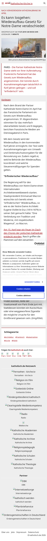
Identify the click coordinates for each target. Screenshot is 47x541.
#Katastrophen (32, 337)
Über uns (5, 532)
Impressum (21, 532)
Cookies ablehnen (23, 296)
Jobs (13, 532)
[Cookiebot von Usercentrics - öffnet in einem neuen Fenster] (34, 243)
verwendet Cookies (32, 282)
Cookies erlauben (23, 289)
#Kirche (7, 340)
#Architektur (9, 337)
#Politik (14, 340)
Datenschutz (33, 532)
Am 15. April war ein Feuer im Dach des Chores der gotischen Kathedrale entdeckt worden (23, 233)
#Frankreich (20, 337)
